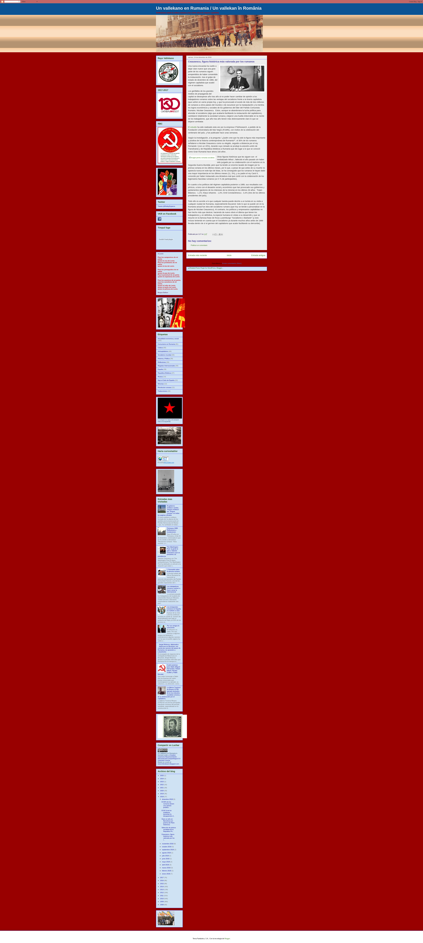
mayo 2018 (166, 862)
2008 (162, 905)
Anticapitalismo (163, 351)
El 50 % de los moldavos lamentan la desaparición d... (168, 813)
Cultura (160, 348)
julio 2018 (165, 856)
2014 (162, 886)
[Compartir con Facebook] (220, 234)
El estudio (192, 127)
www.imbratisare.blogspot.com (168, 764)
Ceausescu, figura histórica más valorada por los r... (168, 837)
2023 (162, 781)
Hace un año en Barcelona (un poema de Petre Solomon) (168, 821)
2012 (162, 892)
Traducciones (162, 391)
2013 (162, 889)
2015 (162, 883)
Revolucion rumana (164, 387)
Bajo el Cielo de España (166, 380)
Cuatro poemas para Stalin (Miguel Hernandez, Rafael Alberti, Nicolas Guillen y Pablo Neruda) (169, 669)
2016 (162, 880)
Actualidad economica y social (168, 338)
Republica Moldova (164, 373)
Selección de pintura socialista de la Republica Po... (169, 829)
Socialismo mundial (164, 355)
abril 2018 (165, 865)
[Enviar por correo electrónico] (213, 234)
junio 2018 (166, 859)
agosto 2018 (166, 853)
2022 (162, 784)
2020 (162, 791)
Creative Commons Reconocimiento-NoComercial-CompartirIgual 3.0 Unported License (169, 757)
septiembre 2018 (168, 849)
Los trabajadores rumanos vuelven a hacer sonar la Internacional (173, 589)
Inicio (229, 255)
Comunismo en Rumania (166, 344)
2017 (162, 877)
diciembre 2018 (167, 799)
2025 (162, 775)
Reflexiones (162, 362)
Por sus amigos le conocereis (173, 626)
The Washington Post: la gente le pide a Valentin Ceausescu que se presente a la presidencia (169, 551)
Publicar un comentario (199, 245)
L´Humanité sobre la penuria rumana (173, 570)
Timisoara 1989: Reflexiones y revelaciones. (172, 530)
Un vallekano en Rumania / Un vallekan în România (209, 8)
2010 (162, 898)
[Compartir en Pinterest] (222, 234)
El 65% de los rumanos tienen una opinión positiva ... (168, 804)
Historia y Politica (164, 358)
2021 (162, 788)
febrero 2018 (167, 871)
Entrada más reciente (197, 255)
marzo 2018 (166, 868)
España (160, 369)
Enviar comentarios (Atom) (232, 263)
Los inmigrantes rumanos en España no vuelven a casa (174, 609)
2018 (162, 796)
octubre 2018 (167, 847)
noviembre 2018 (168, 844)
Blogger (227, 938)
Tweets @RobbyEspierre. (166, 206)
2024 (162, 778)
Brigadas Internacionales (166, 366)
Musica (160, 377)
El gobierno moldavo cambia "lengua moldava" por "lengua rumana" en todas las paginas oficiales (168, 510)
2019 (162, 793)
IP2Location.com (169, 462)
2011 (162, 895)
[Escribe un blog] (215, 234)
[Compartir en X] (218, 234)
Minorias (161, 384)
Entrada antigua (258, 255)
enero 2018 (166, 874)
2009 (162, 901)
